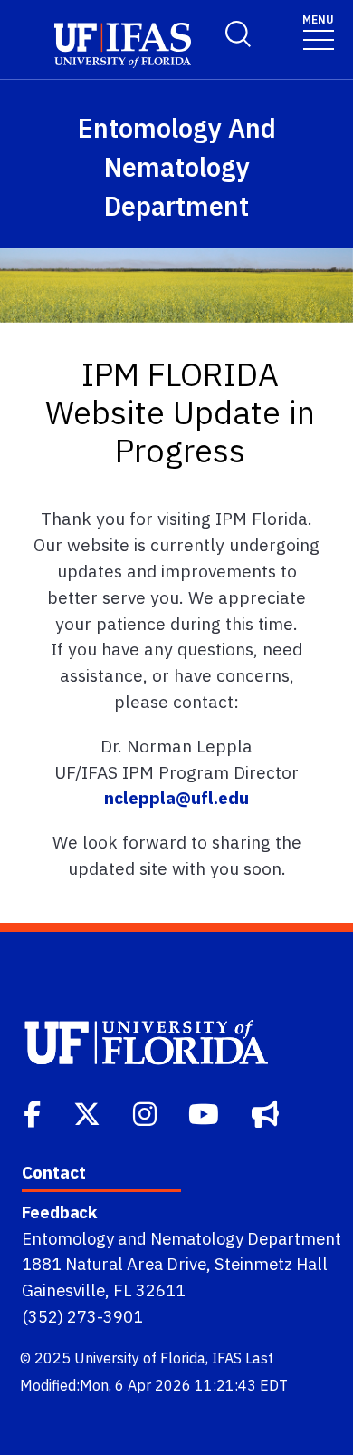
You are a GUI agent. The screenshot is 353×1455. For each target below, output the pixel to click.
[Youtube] (205, 1112)
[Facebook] (34, 1112)
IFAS (227, 1358)
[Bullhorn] (267, 1112)
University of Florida (139, 1358)
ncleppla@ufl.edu (176, 797)
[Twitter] (88, 1112)
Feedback (59, 1212)
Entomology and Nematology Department (181, 1238)
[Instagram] (146, 1112)
